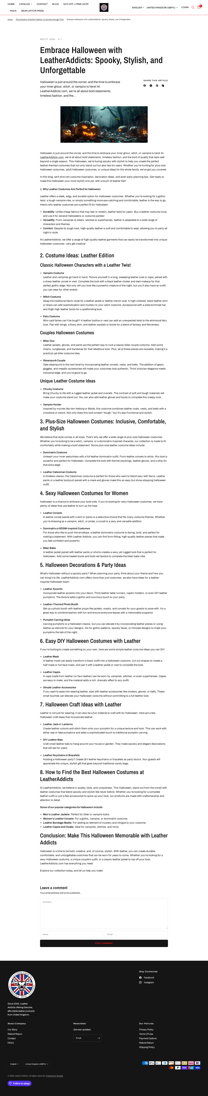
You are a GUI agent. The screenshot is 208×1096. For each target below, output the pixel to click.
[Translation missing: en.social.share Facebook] (145, 85)
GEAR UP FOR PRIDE (32, 11)
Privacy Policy (146, 1029)
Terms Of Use (146, 1034)
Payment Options (148, 1038)
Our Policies (146, 1024)
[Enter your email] (99, 1038)
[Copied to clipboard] (163, 85)
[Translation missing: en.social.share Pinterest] (158, 85)
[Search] (193, 7)
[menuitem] (12, 4)
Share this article (155, 81)
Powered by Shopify (54, 1076)
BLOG (55, 4)
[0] (198, 7)
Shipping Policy (147, 1047)
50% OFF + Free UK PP (76, 4)
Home (10, 19)
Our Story (12, 1029)
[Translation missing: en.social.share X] (151, 85)
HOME (11, 4)
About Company (17, 1024)
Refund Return (15, 1034)
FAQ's (13, 11)
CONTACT (42, 4)
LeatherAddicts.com (52, 157)
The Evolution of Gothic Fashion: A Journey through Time (40, 19)
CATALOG (24, 4)
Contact (12, 1038)
